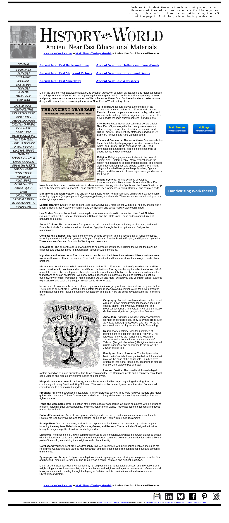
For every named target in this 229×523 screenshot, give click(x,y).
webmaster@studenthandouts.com (114, 502)
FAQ (148, 502)
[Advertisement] (66, 12)
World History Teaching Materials (94, 53)
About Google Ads (184, 502)
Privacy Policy (157, 502)
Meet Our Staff (200, 502)
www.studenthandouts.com (58, 53)
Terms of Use (170, 502)
